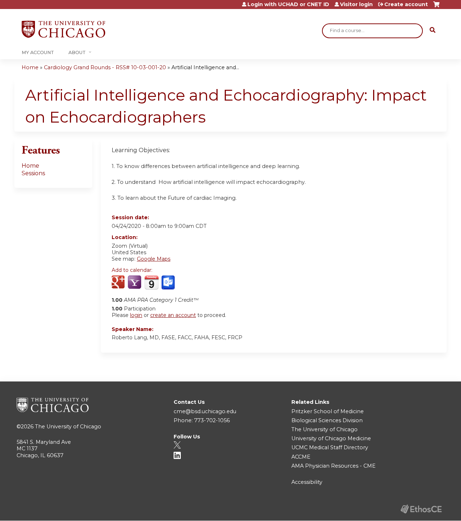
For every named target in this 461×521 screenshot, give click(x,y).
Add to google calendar (119, 282)
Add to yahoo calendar (135, 282)
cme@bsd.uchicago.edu (205, 411)
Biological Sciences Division (327, 420)
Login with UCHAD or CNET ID (288, 4)
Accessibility (306, 482)
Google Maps (153, 259)
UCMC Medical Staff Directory (329, 447)
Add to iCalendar (151, 282)
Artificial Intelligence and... (205, 67)
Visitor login (356, 4)
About (77, 52)
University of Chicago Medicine (331, 438)
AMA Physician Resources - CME (333, 466)
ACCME (300, 457)
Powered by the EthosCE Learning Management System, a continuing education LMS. (421, 509)
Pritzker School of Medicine (327, 411)
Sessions (33, 173)
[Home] (63, 29)
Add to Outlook (168, 282)
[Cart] (436, 7)
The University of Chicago (68, 426)
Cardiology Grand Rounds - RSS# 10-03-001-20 (105, 67)
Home (30, 67)
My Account (38, 52)
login (136, 315)
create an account (173, 315)
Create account (406, 4)
